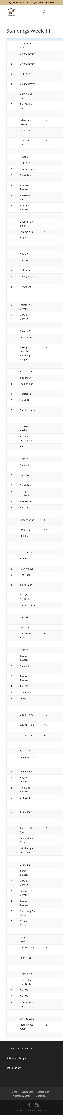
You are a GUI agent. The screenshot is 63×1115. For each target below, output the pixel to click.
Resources (41, 1095)
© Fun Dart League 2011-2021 (32, 1110)
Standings (43, 1091)
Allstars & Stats (21, 1095)
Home (13, 1091)
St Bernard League (16, 1058)
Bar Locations (14, 1067)
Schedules (27, 1091)
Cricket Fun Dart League (19, 1048)
